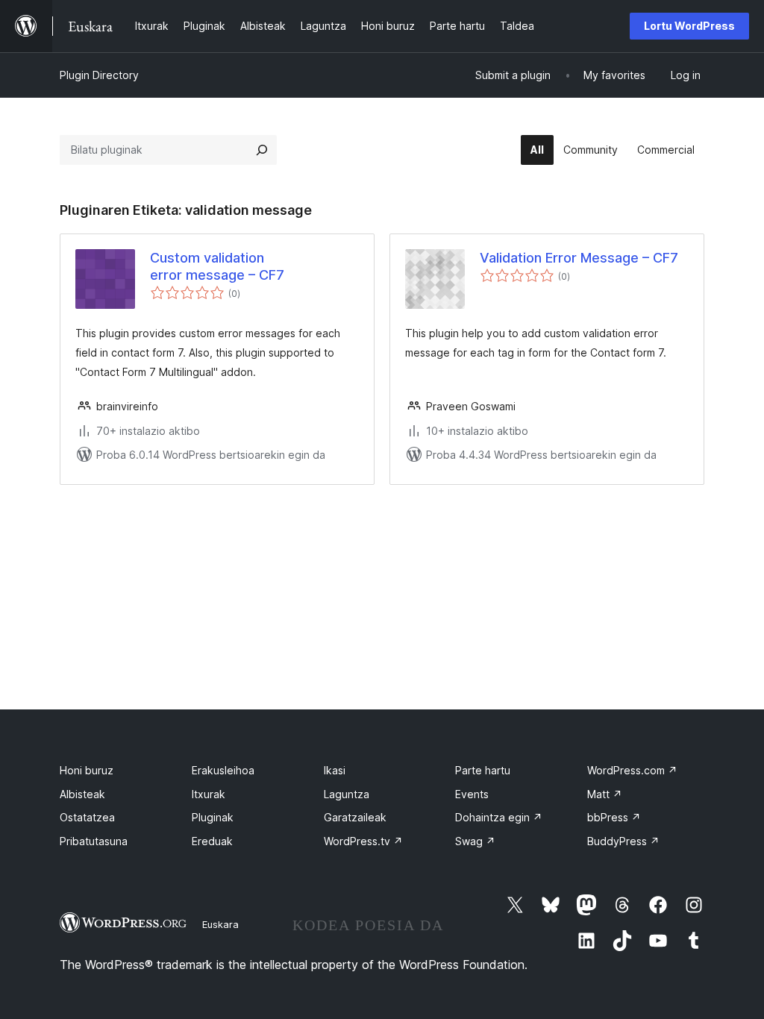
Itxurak (208, 794)
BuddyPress (623, 841)
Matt (604, 794)
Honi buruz (86, 770)
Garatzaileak (355, 817)
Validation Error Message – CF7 (579, 258)
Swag (475, 841)
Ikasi (334, 770)
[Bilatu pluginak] (262, 150)
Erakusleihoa (223, 770)
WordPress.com (632, 770)
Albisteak (82, 794)
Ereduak (212, 841)
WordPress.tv (363, 841)
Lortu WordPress (689, 25)
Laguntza (346, 794)
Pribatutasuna (94, 841)
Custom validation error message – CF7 (217, 266)
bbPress (614, 817)
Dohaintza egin (498, 817)
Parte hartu (482, 770)
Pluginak (213, 817)
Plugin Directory (99, 75)
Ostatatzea (87, 817)
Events (472, 794)
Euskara (220, 924)
